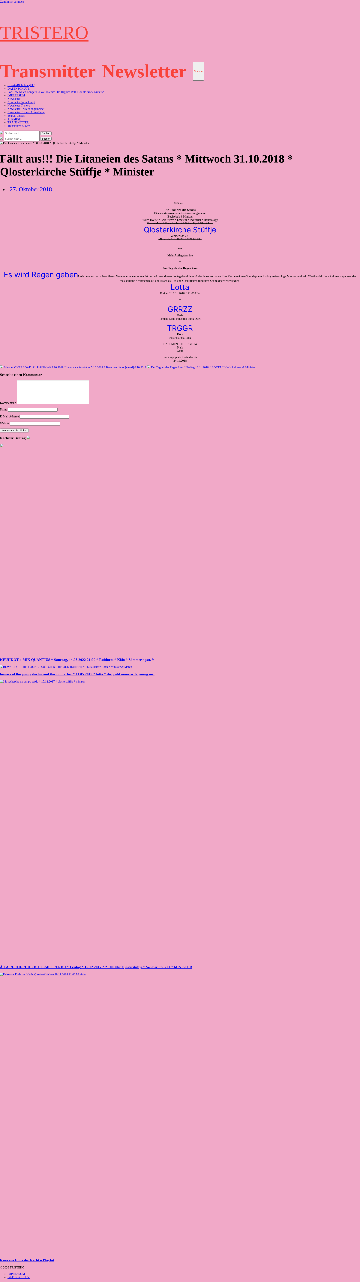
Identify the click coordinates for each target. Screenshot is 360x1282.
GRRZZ (180, 309)
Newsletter (144, 71)
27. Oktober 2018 (31, 189)
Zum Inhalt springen (12, 1)
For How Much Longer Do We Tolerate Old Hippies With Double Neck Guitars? (56, 92)
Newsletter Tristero (19, 105)
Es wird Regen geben (41, 274)
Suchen (198, 71)
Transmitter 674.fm (19, 125)
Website (4, 423)
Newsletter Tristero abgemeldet (26, 108)
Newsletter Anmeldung (21, 102)
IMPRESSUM (16, 95)
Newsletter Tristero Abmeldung (26, 112)
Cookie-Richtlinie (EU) (21, 85)
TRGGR (180, 328)
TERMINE (14, 119)
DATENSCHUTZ (19, 88)
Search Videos (16, 115)
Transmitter (48, 71)
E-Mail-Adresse (9, 416)
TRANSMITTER (18, 122)
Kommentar (8, 402)
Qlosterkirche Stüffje (180, 229)
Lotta (180, 287)
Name (3, 409)
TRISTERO (44, 32)
